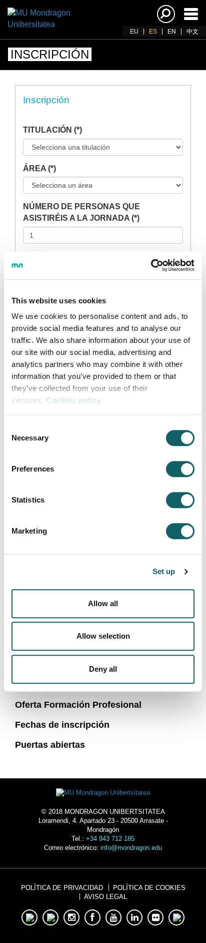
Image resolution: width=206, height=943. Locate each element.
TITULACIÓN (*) (52, 130)
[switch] (180, 469)
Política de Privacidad (62, 887)
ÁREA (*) (39, 168)
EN (172, 32)
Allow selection (103, 636)
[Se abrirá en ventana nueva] (30, 917)
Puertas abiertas (50, 745)
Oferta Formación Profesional (78, 705)
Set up (164, 571)
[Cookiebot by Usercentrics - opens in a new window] (150, 265)
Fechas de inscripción (62, 725)
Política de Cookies (149, 887)
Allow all (103, 603)
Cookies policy (73, 400)
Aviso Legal (105, 896)
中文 (192, 32)
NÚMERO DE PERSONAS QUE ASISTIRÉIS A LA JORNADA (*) (81, 212)
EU (134, 32)
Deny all (103, 669)
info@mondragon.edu (131, 847)
